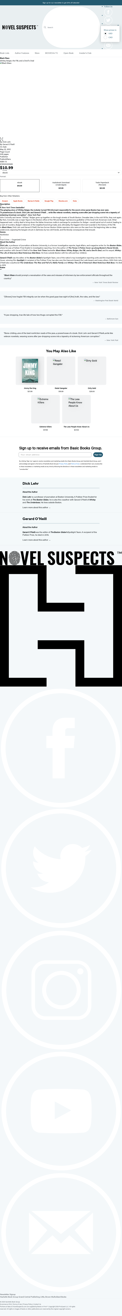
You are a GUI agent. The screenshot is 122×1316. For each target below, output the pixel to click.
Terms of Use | (18, 1304)
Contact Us (37, 1304)
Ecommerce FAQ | (6, 1304)
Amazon (5, 201)
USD (110, 33)
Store (37, 53)
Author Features (22, 53)
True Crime (4, 239)
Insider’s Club (85, 53)
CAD (111, 37)
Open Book (69, 53)
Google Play (49, 201)
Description (5, 204)
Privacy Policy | (28, 1304)
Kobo (75, 201)
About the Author (7, 242)
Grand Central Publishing (29, 1296)
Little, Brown (45, 1296)
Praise (2, 267)
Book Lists (4, 53)
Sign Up (98, 455)
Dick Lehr (7, 141)
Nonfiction (4, 234)
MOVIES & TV (51, 53)
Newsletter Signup (7, 1294)
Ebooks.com (63, 201)
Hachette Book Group (9, 1296)
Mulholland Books (58, 1296)
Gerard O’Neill (9, 144)
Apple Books (18, 201)
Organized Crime (19, 239)
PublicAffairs (5, 159)
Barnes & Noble (33, 201)
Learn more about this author (36, 507)
